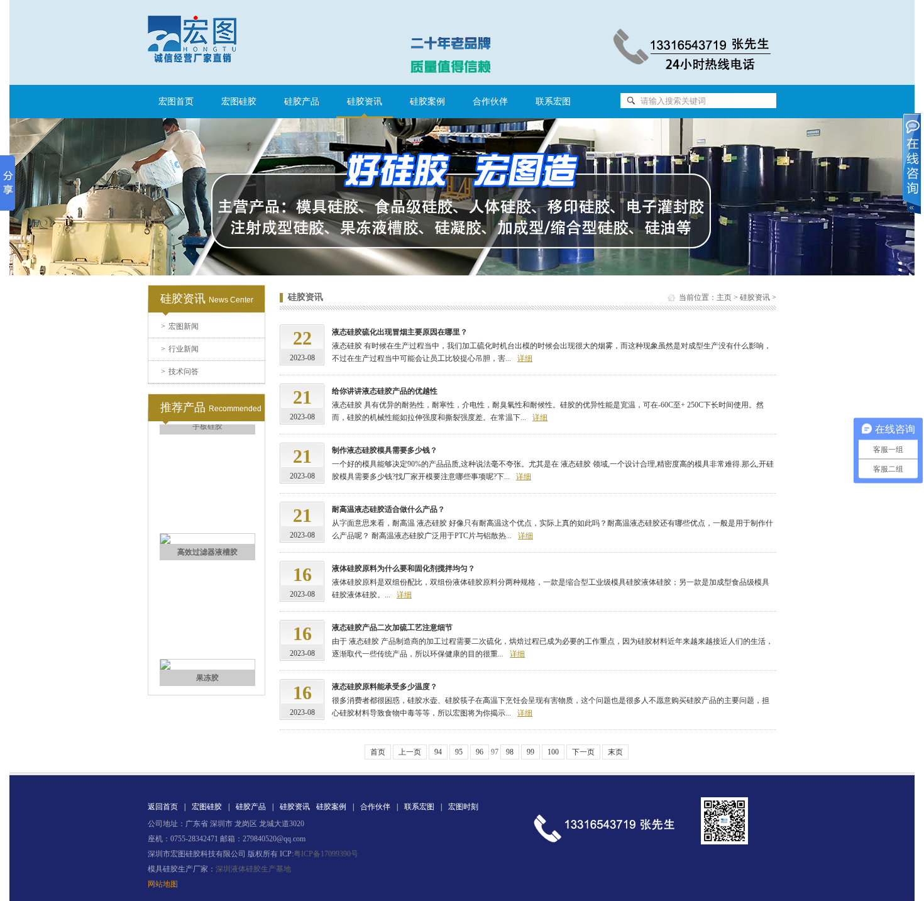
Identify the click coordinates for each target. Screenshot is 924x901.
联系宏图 (553, 101)
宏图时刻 (463, 806)
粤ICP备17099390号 (326, 853)
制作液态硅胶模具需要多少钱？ (384, 450)
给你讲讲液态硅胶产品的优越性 (384, 391)
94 (438, 752)
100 (553, 752)
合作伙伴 (490, 101)
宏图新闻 (180, 326)
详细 (524, 358)
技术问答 (180, 371)
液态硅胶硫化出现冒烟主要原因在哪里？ (400, 332)
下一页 (583, 752)
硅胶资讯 (755, 297)
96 (479, 752)
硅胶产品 (301, 101)
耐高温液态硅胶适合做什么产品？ (388, 509)
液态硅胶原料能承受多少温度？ (384, 686)
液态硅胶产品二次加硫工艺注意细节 (392, 627)
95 (459, 752)
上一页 (410, 752)
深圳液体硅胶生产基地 (253, 869)
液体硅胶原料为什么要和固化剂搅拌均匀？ (403, 568)
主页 (724, 297)
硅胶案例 (427, 101)
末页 (615, 752)
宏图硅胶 (238, 101)
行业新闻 (180, 349)
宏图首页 (176, 101)
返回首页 (163, 806)
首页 (377, 752)
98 (510, 752)
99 (530, 752)
